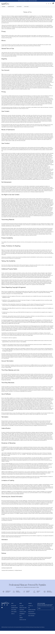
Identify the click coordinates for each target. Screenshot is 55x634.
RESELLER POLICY (31, 611)
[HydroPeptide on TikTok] (7, 604)
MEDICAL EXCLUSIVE (22, 607)
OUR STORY (21, 605)
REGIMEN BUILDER (14, 607)
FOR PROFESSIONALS (31, 613)
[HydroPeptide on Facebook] (4, 604)
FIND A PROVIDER (31, 615)
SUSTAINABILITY (22, 613)
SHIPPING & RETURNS (31, 609)
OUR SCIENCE (21, 609)
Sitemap (35, 627)
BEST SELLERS (13, 605)
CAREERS (21, 617)
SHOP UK (12, 613)
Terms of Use (13, 627)
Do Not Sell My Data (26, 627)
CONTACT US (30, 605)
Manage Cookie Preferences (40, 627)
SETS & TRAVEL (13, 609)
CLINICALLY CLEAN (22, 611)
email (27, 543)
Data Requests (32, 627)
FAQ (29, 607)
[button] (52, 4)
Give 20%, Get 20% (22, 619)
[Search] (47, 4)
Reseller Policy (21, 627)
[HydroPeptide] (5, 4)
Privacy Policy (9, 627)
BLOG (20, 615)
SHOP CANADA (13, 611)
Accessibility (17, 627)
